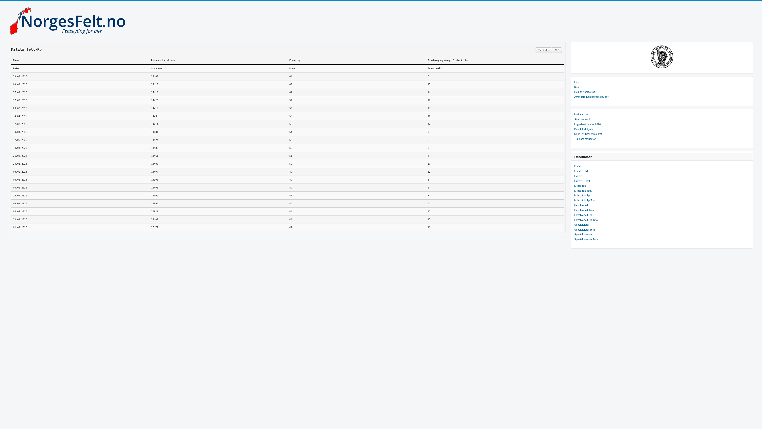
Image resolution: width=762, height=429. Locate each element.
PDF (556, 50)
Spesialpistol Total (584, 229)
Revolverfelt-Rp (583, 215)
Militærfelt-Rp (582, 195)
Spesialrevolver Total (586, 239)
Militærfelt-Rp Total (585, 200)
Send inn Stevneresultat (588, 134)
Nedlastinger (581, 114)
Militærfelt (580, 185)
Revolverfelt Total (584, 210)
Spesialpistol (581, 224)
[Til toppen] (756, 422)
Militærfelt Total (583, 190)
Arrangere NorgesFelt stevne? (591, 97)
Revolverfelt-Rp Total (586, 220)
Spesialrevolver (583, 234)
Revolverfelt (581, 205)
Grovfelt (578, 176)
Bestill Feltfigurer (584, 129)
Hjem (577, 82)
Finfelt (577, 166)
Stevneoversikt (583, 119)
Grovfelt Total (582, 181)
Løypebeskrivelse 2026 (587, 124)
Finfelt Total (581, 171)
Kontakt (578, 87)
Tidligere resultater (585, 139)
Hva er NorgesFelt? (585, 92)
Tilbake (543, 50)
